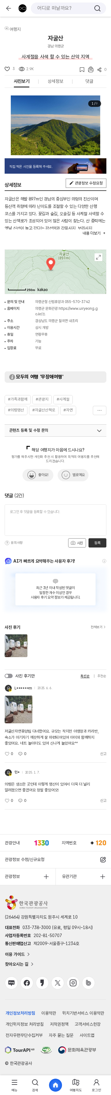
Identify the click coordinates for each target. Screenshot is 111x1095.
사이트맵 (87, 1035)
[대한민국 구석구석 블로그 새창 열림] (11, 982)
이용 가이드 (15, 954)
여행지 (15, 29)
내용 (91, 233)
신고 (103, 754)
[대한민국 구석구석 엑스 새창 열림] (57, 982)
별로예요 (78, 475)
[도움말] (7, 542)
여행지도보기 (98, 257)
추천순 (101, 676)
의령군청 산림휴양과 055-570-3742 (62, 302)
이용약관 (48, 1013)
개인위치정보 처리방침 (25, 1024)
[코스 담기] (88, 69)
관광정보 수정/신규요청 (24, 859)
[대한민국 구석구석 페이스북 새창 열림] (26, 982)
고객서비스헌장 (88, 1024)
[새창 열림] (20, 1050)
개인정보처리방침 (20, 1013)
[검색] (97, 8)
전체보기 (97, 627)
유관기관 (69, 876)
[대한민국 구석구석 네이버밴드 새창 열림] (88, 982)
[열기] (99, 431)
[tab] (14, 1085)
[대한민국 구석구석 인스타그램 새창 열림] (73, 982)
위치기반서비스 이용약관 (83, 1013)
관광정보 (12, 876)
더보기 (99, 410)
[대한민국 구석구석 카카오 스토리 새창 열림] (42, 982)
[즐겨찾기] (80, 69)
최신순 (84, 676)
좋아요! (43, 475)
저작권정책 (59, 1024)
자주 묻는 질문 (61, 1035)
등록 (97, 543)
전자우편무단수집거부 (24, 1035)
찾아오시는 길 (16, 964)
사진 (79, 543)
